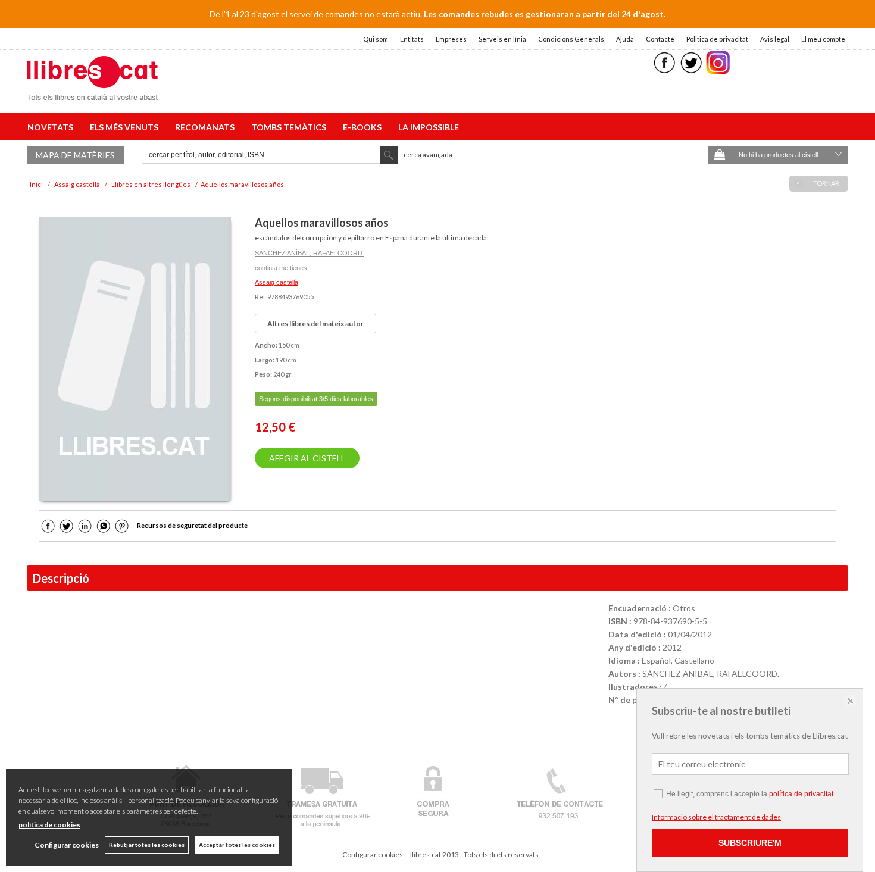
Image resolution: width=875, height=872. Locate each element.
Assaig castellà (276, 282)
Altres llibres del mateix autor (315, 323)
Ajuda (625, 39)
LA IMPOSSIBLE (428, 127)
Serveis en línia (502, 39)
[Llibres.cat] (92, 92)
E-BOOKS (364, 127)
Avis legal (774, 39)
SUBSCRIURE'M (750, 843)
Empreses (451, 39)
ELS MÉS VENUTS (126, 127)
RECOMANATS (206, 127)
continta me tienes (281, 267)
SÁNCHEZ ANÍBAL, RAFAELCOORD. (309, 253)
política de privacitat (801, 794)
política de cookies (49, 824)
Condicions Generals (571, 39)
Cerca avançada (428, 154)
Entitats (412, 39)
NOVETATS (52, 127)
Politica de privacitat (717, 39)
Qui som (375, 39)
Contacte (660, 39)
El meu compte (823, 39)
